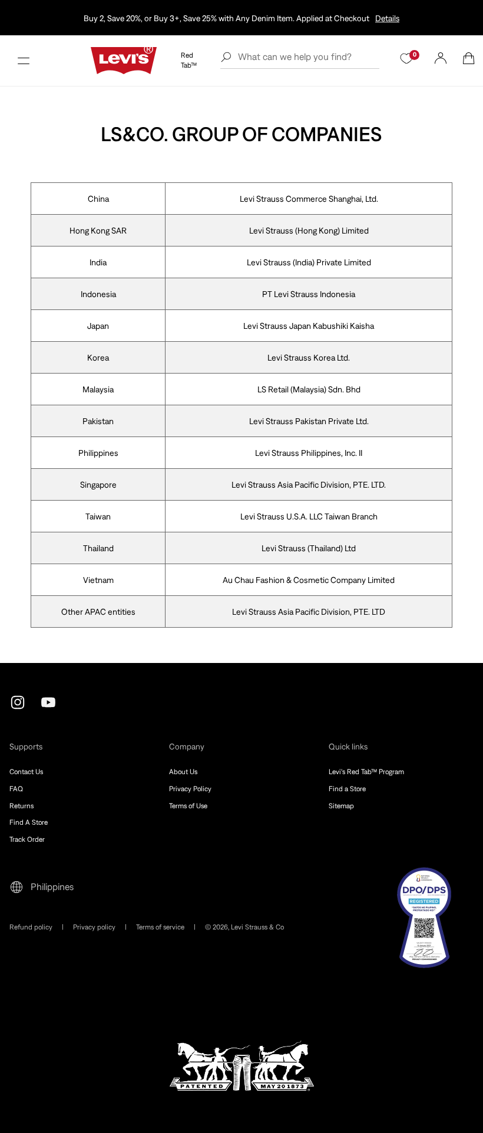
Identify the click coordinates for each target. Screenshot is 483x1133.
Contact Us (26, 772)
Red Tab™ (189, 60)
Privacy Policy (190, 789)
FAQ (16, 789)
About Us (183, 772)
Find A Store (28, 822)
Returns (21, 806)
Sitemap (341, 806)
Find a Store (347, 789)
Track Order (27, 839)
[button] (23, 61)
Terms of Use (188, 806)
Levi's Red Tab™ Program (366, 772)
